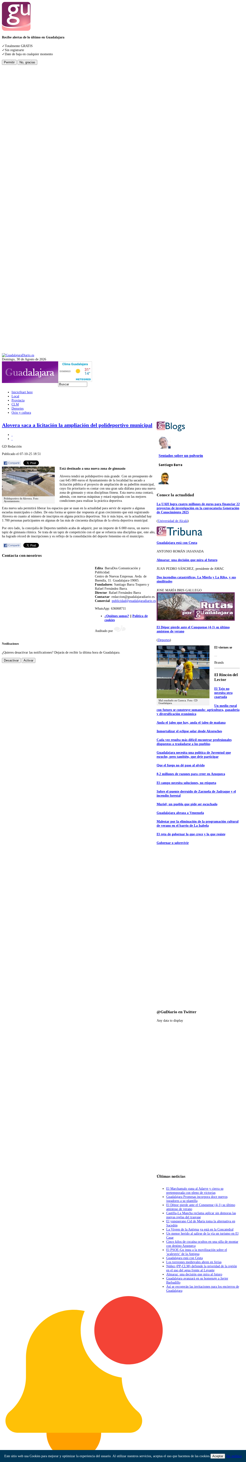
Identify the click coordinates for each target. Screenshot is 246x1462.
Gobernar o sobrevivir (173, 843)
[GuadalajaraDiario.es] (18, 355)
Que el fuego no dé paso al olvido (181, 765)
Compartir (14, 462)
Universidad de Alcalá (173, 521)
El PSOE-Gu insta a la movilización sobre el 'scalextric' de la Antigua (196, 1252)
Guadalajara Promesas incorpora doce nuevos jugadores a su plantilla (197, 1199)
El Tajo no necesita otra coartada (223, 693)
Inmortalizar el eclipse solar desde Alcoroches (189, 731)
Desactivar (11, 660)
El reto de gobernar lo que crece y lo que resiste (191, 834)
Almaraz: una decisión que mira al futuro (187, 560)
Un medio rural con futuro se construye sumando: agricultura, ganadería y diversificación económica (198, 710)
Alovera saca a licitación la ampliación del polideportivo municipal (77, 425)
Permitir (9, 62)
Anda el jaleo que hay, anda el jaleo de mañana (191, 722)
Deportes (164, 640)
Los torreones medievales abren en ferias (193, 1262)
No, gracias (27, 62)
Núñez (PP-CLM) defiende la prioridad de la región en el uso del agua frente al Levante (201, 1268)
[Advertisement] (21, 137)
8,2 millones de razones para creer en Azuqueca (191, 774)
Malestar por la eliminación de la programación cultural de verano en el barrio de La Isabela (198, 823)
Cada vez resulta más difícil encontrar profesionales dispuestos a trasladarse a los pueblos (194, 742)
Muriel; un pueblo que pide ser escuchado (187, 804)
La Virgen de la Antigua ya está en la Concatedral (200, 1229)
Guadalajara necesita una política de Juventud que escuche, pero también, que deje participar (194, 754)
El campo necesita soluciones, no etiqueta (186, 783)
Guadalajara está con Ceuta (177, 543)
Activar (28, 660)
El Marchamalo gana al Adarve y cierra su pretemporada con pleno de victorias (194, 1191)
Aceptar (217, 1456)
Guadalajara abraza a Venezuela (180, 813)
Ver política (234, 1456)
